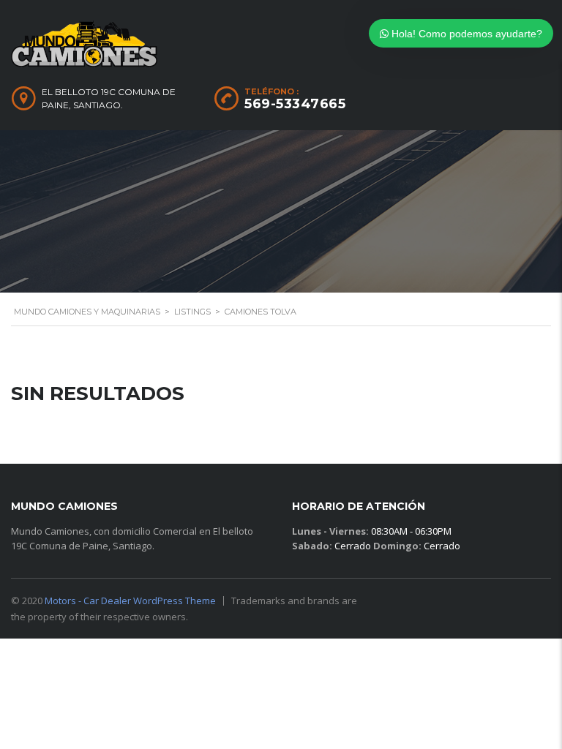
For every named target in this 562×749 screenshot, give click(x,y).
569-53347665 (294, 104)
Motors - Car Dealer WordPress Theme (130, 600)
